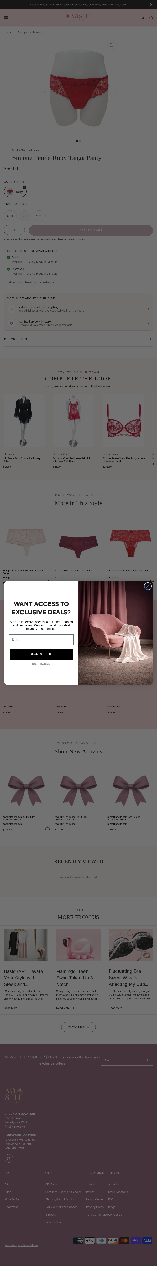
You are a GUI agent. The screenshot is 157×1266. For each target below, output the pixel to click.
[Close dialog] (147, 586)
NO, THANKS (41, 664)
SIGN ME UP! (41, 654)
